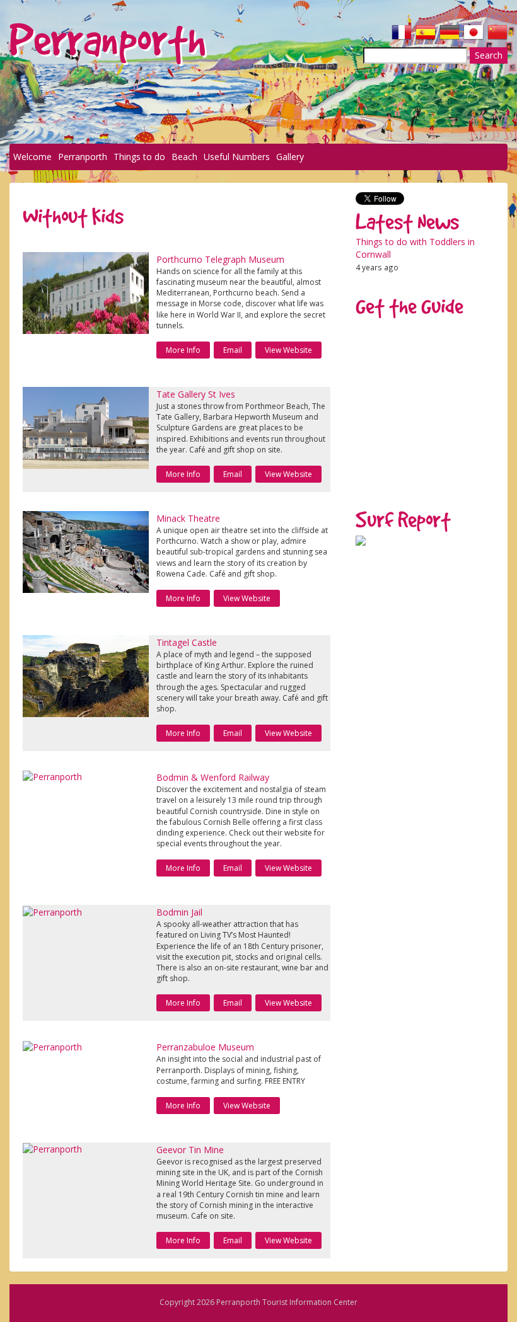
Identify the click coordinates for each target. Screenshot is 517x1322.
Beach (184, 157)
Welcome (32, 157)
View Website (288, 350)
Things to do (139, 157)
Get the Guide (409, 306)
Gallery (290, 157)
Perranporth (82, 157)
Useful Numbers (237, 157)
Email (232, 350)
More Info (183, 350)
